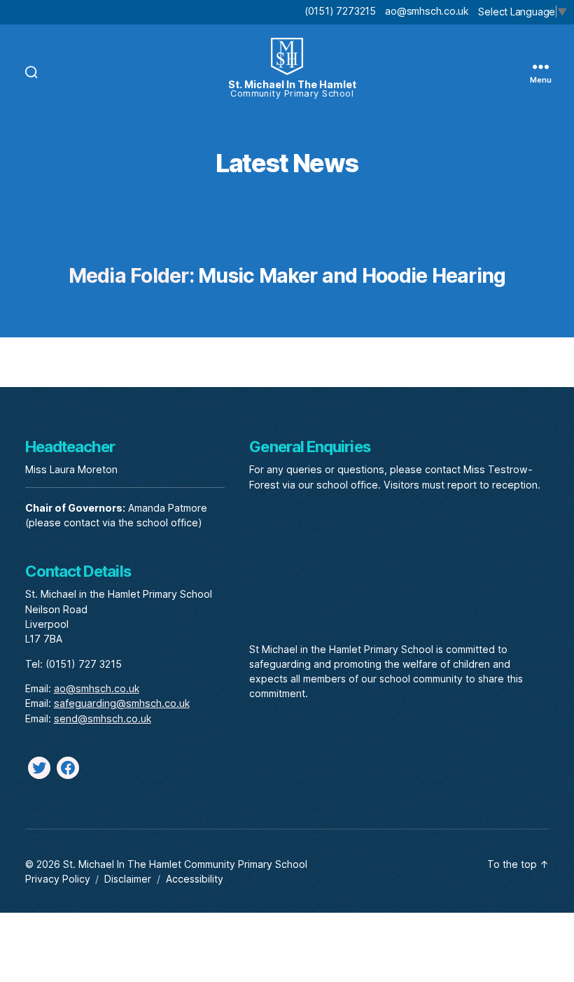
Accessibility (194, 879)
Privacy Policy (57, 879)
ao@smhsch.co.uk (426, 11)
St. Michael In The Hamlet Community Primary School (185, 864)
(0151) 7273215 (340, 11)
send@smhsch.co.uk (102, 718)
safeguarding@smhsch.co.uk (122, 703)
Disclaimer (127, 879)
